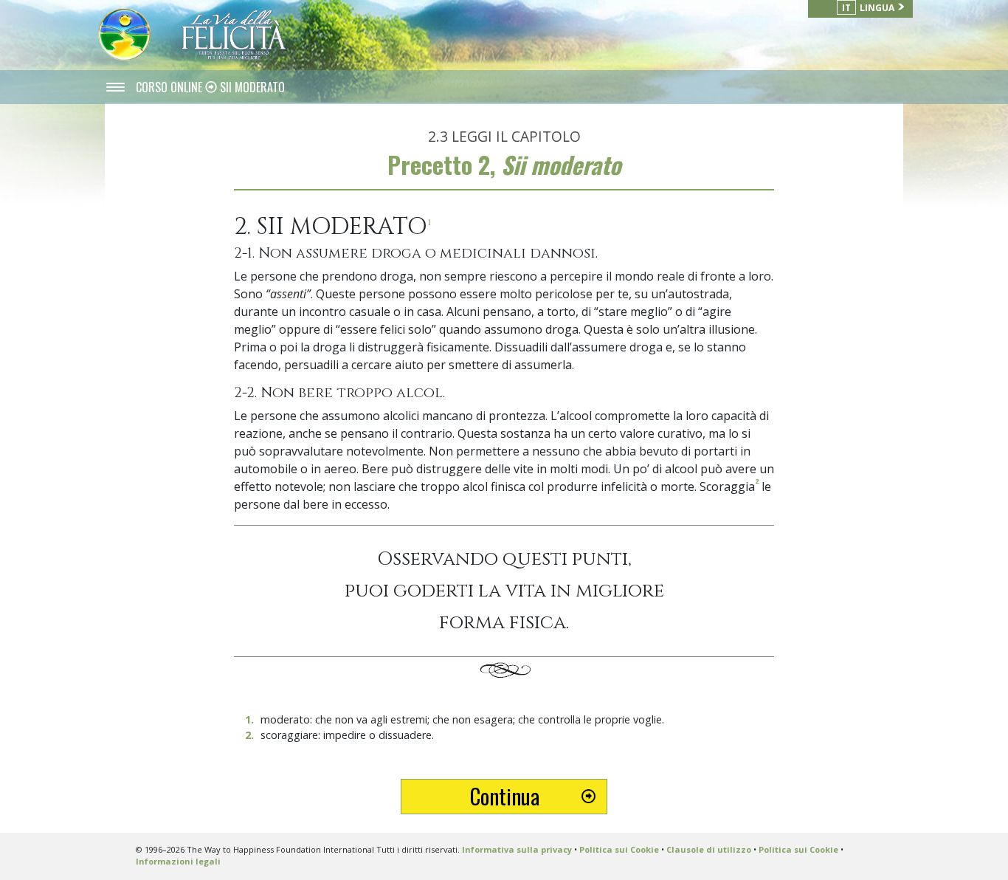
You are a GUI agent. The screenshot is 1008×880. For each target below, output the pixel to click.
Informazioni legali (178, 861)
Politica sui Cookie (619, 849)
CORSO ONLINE (170, 87)
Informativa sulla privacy (517, 849)
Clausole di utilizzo (708, 849)
